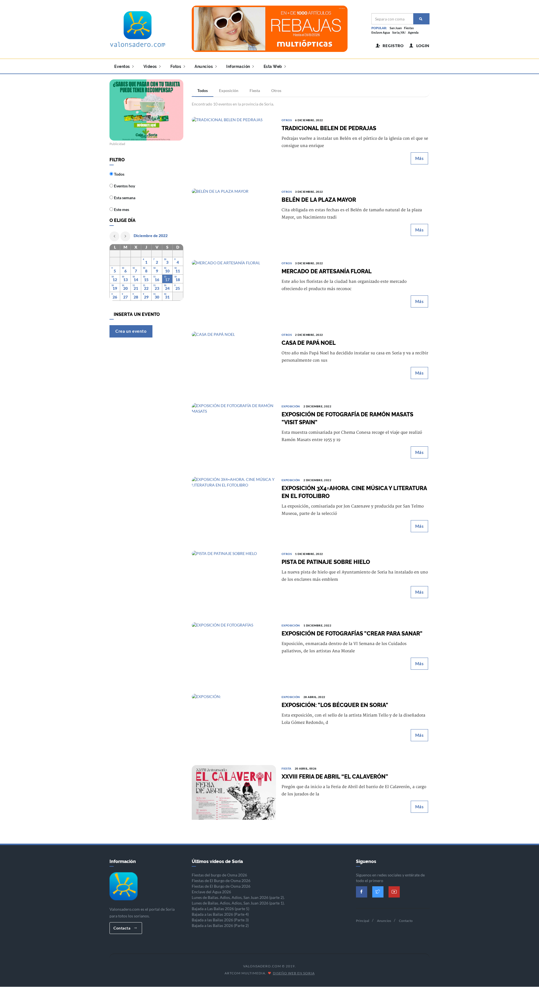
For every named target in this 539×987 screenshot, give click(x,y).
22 (146, 288)
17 (167, 279)
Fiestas (409, 28)
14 (136, 279)
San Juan (396, 28)
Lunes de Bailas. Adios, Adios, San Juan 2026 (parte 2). (238, 897)
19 (115, 288)
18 (177, 279)
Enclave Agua (380, 32)
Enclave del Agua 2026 (211, 891)
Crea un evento (131, 331)
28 (136, 297)
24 (167, 288)
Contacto (406, 921)
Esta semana (124, 197)
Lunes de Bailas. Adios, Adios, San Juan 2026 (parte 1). (238, 903)
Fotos (176, 66)
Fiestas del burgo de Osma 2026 (219, 875)
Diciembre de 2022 (151, 235)
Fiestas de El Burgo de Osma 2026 (221, 880)
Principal (362, 921)
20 (125, 288)
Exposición (228, 90)
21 (136, 288)
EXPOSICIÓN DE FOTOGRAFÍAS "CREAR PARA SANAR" (352, 633)
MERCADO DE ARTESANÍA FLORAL (327, 271)
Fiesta (255, 90)
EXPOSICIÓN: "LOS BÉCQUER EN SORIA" (335, 705)
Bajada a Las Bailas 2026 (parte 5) (220, 908)
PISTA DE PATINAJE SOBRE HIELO (326, 562)
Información (238, 66)
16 (157, 279)
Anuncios (204, 66)
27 (125, 297)
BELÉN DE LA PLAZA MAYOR (319, 199)
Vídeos (150, 66)
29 (146, 297)
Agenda (413, 32)
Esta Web (273, 66)
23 (157, 288)
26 (115, 297)
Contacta (122, 928)
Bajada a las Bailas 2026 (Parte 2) (220, 925)
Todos (202, 90)
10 (167, 270)
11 (177, 270)
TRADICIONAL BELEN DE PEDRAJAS (329, 128)
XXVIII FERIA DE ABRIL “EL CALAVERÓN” (335, 776)
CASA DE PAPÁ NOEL (309, 342)
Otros (276, 90)
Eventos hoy (124, 185)
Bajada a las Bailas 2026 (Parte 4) (220, 914)
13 (125, 279)
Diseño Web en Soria (294, 973)
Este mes (121, 209)
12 (115, 279)
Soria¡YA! (399, 32)
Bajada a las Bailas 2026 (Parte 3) (220, 919)
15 (146, 279)
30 (157, 297)
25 (177, 288)
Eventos (122, 66)
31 (167, 297)
